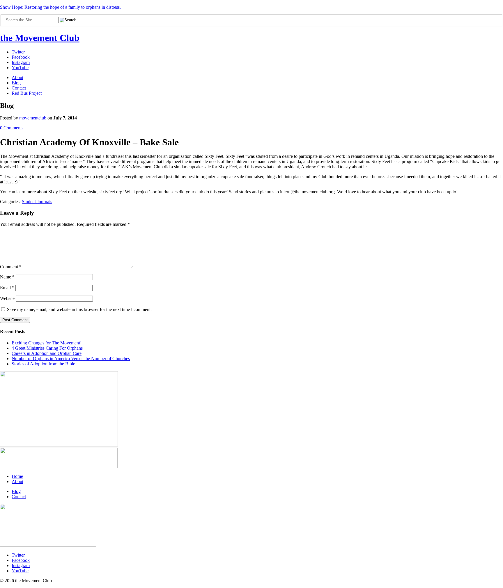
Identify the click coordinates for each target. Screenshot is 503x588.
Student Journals (37, 201)
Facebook (21, 57)
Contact (19, 87)
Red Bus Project (27, 93)
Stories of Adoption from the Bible (43, 363)
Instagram (21, 62)
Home (17, 476)
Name (7, 276)
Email (7, 287)
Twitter (18, 51)
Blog (16, 82)
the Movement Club (39, 38)
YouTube (20, 67)
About (17, 77)
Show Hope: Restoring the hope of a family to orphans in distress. (60, 7)
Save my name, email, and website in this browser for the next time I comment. (79, 309)
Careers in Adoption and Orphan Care (47, 353)
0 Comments (11, 127)
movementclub (32, 117)
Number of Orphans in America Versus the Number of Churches (71, 358)
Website (7, 298)
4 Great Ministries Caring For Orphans (47, 348)
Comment (11, 266)
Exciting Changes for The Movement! (47, 342)
